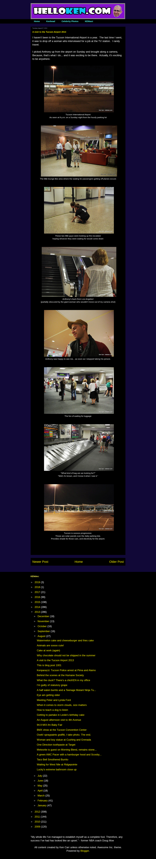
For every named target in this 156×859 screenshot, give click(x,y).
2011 (38, 816)
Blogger (84, 850)
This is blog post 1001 (49, 665)
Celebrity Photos (70, 21)
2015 (38, 602)
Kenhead (50, 21)
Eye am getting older (48, 695)
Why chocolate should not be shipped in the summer (66, 655)
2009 (38, 826)
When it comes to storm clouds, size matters (62, 705)
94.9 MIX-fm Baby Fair (49, 724)
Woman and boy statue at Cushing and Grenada (64, 739)
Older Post (116, 561)
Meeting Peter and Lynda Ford (54, 700)
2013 (38, 611)
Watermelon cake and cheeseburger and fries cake (65, 640)
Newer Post (40, 561)
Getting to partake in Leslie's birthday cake (60, 714)
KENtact (89, 21)
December (44, 616)
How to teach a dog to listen (52, 709)
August (42, 636)
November (44, 621)
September (44, 631)
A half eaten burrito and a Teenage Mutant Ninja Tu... (66, 690)
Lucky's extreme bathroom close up (57, 769)
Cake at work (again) (48, 650)
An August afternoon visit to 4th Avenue (59, 719)
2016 (38, 597)
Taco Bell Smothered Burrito (52, 759)
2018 (38, 587)
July (40, 775)
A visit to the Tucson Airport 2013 (55, 660)
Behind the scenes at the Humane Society (60, 675)
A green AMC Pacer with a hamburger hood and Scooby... (69, 754)
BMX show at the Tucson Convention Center (62, 729)
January (42, 805)
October (42, 626)
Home (37, 21)
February (43, 800)
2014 (38, 607)
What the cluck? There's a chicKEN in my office (63, 680)
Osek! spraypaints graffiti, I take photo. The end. (64, 734)
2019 (38, 582)
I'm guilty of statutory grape (52, 685)
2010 (38, 821)
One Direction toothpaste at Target (56, 744)
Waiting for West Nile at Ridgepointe (57, 764)
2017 (38, 592)
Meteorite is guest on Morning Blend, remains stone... (67, 749)
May (40, 785)
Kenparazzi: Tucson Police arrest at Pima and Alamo (66, 670)
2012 (38, 811)
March (41, 795)
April (40, 790)
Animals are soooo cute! (50, 645)
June (41, 780)
